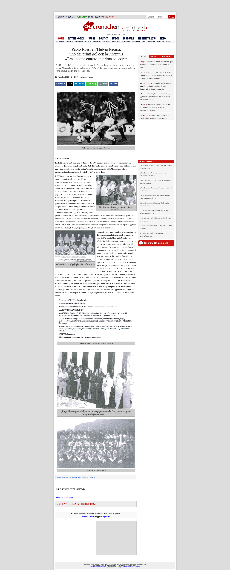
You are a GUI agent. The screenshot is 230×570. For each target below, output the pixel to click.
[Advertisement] (116, 538)
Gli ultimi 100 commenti (156, 243)
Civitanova (79, 41)
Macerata (69, 41)
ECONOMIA (128, 38)
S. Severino (126, 41)
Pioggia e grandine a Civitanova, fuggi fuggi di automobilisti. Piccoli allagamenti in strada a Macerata (155, 86)
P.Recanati (97, 41)
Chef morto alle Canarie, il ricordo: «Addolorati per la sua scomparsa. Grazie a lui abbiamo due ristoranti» (156, 75)
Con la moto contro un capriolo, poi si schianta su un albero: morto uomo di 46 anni (156, 64)
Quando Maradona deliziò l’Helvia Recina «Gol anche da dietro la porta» (77, 477)
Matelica (160, 41)
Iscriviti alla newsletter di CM (76, 503)
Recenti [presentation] (153, 56)
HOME (61, 38)
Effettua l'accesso (89, 516)
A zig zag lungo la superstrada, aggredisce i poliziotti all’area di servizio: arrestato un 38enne (155, 96)
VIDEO (163, 38)
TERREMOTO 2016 (147, 38)
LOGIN (91, 17)
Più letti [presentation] (143, 56)
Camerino (151, 41)
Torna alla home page (64, 497)
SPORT (91, 38)
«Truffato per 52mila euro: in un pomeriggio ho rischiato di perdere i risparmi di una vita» (155, 107)
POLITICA (103, 38)
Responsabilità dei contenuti (97, 566)
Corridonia (136, 41)
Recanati (88, 41)
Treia (144, 41)
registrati (106, 516)
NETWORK (109, 17)
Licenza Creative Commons (132, 566)
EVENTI (115, 38)
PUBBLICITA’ (82, 17)
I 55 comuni (60, 41)
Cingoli (168, 41)
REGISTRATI (99, 17)
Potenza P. (116, 41)
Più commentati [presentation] (166, 56)
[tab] (143, 56)
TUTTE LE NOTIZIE (76, 38)
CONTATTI (72, 17)
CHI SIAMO (62, 17)
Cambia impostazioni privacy (115, 568)
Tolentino (107, 41)
